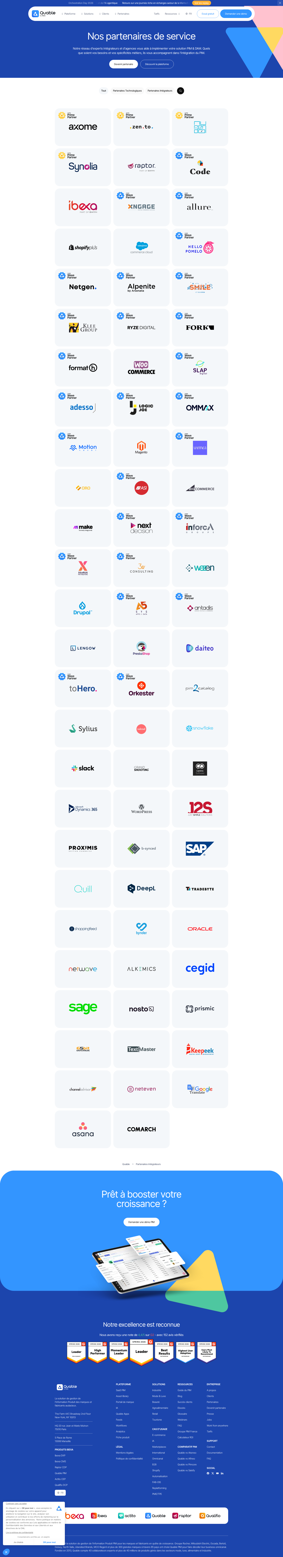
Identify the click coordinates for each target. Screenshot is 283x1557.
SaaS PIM (120, 1390)
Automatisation (160, 1476)
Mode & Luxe (159, 1396)
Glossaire (182, 1413)
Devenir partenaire (216, 1407)
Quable (126, 1164)
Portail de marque (125, 1401)
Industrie (156, 1390)
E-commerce (159, 1435)
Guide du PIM (184, 1390)
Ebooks (181, 1407)
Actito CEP (60, 1479)
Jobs (209, 1419)
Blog (180, 1396)
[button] (6, 1552)
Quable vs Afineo (186, 1458)
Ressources (185, 1384)
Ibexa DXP (60, 1455)
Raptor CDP (61, 1467)
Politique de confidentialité (129, 1458)
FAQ (180, 1425)
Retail (155, 1413)
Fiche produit (122, 1437)
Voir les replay (202, 2)
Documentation (215, 1452)
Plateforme (123, 1384)
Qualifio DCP (61, 1484)
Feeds (119, 1419)
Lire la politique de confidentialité (19, 1532)
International (158, 1452)
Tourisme (157, 1419)
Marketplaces (159, 1446)
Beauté (156, 1401)
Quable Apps (122, 1413)
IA (117, 1407)
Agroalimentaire (160, 1407)
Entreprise (213, 1384)
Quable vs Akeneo (187, 1452)
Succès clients (185, 1401)
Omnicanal (157, 1458)
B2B (154, 1464)
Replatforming (159, 1488)
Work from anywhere (217, 1425)
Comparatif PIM (187, 1446)
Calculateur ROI (185, 1437)
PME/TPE (157, 1493)
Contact (211, 1446)
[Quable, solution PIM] (44, 14)
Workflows (121, 1425)
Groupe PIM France (187, 1431)
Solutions (158, 1384)
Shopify (156, 1470)
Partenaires (212, 1401)
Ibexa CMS (60, 1461)
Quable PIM (60, 1473)
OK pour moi (49, 1542)
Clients (210, 1396)
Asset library (122, 1396)
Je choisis (18, 1542)
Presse (210, 1413)
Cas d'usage (159, 1429)
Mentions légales (125, 1452)
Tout (103, 90)
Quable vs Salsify (186, 1470)
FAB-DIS (156, 1482)
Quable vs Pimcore (187, 1464)
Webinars (182, 1419)
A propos (211, 1390)
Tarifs (156, 13)
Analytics (120, 1431)
